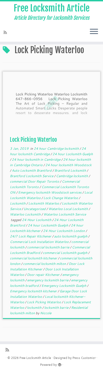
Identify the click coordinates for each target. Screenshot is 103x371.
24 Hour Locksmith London (64, 230)
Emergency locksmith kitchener (34, 291)
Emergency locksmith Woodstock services (50, 192)
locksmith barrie (56, 307)
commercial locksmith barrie (48, 247)
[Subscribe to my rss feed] (6, 32)
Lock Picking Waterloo (33, 139)
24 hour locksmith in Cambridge (36, 159)
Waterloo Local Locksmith (68, 208)
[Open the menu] (94, 32)
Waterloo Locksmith (25, 214)
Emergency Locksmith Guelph (64, 285)
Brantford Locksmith (70, 170)
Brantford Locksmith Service (32, 176)
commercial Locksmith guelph (65, 252)
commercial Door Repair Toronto (35, 181)
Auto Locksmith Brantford (32, 170)
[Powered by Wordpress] (60, 364)
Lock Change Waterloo (61, 198)
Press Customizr (84, 358)
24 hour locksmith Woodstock (68, 165)
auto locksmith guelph (71, 236)
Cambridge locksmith (72, 176)
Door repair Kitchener (43, 274)
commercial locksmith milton (45, 263)
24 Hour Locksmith (37, 219)
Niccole (45, 313)
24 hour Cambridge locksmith (57, 148)
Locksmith (18, 203)
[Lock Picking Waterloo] (51, 103)
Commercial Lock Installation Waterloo (39, 241)
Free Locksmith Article (52, 8)
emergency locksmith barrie (48, 280)
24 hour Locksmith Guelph (72, 154)
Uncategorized (35, 208)
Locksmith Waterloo (44, 203)
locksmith (34, 307)
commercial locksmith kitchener (34, 258)
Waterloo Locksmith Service (64, 214)
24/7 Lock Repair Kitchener (31, 236)
